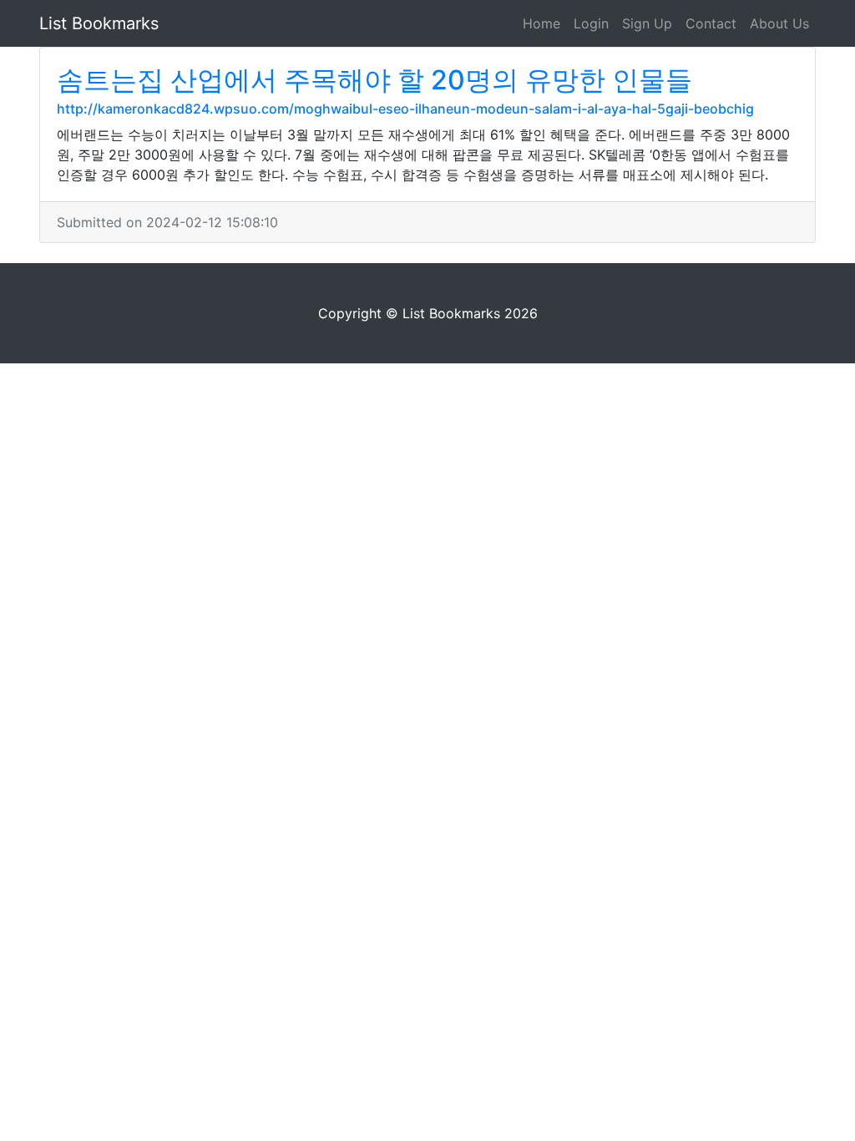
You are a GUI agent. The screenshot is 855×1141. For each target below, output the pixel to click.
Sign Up (647, 23)
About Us (779, 23)
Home (541, 23)
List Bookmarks (99, 23)
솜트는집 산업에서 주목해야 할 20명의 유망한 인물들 (374, 79)
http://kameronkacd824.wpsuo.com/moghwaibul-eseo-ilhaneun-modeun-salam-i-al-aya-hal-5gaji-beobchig (405, 108)
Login (591, 23)
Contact (711, 23)
